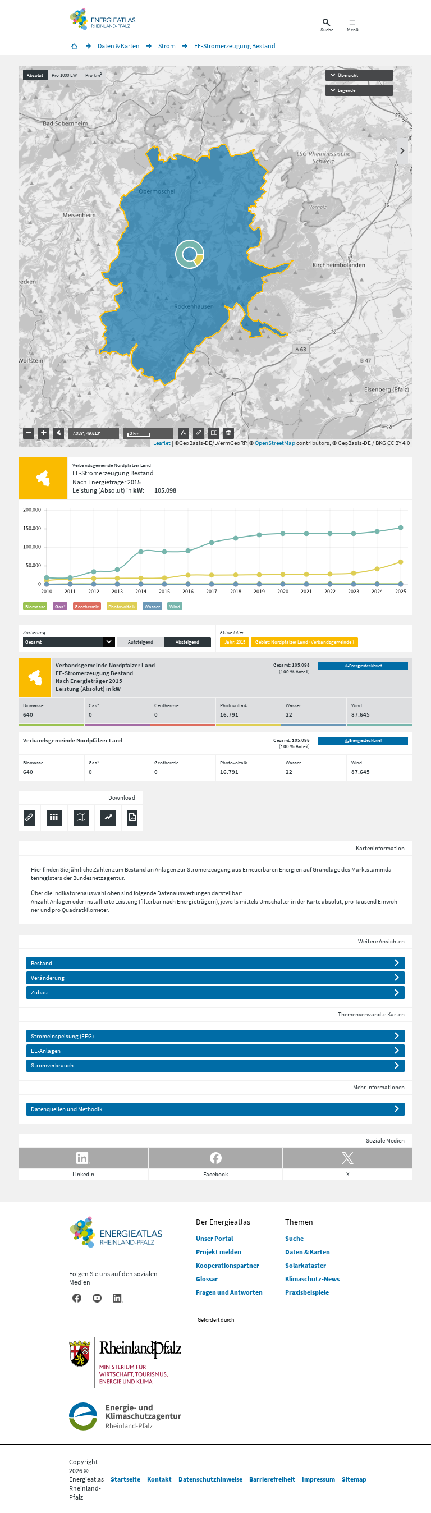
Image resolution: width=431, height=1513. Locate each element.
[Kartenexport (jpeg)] (213, 433)
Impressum (318, 1479)
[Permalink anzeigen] (198, 433)
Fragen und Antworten (229, 1292)
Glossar (207, 1278)
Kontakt (159, 1479)
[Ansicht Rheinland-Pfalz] (59, 433)
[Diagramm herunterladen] (108, 818)
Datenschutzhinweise (210, 1479)
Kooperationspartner (227, 1265)
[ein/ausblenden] (403, 151)
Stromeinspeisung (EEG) (62, 1036)
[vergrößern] (43, 433)
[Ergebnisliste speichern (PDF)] (132, 818)
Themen (299, 1222)
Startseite (125, 1479)
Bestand (41, 963)
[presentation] (215, 256)
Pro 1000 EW (64, 75)
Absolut (35, 75)
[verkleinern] (28, 433)
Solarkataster (305, 1265)
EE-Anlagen (46, 1050)
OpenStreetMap (275, 443)
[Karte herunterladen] (81, 818)
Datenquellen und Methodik (66, 1109)
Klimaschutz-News (312, 1278)
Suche (294, 1238)
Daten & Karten (307, 1252)
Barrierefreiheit (272, 1479)
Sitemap (354, 1479)
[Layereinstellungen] (229, 433)
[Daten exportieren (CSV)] (54, 818)
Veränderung (48, 978)
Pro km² (93, 75)
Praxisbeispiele (307, 1292)
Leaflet (162, 443)
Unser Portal (214, 1238)
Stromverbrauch (52, 1065)
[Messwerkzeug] (183, 433)
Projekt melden (218, 1252)
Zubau (39, 992)
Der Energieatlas (223, 1222)
